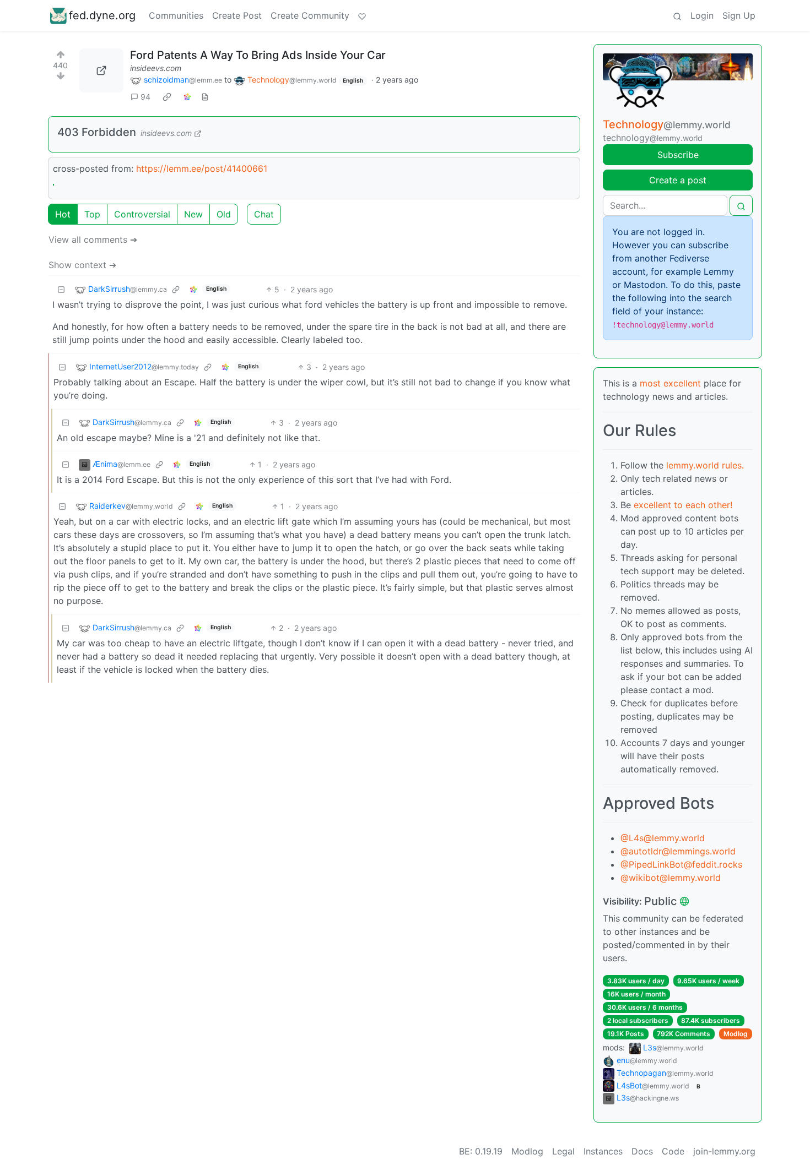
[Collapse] (61, 289)
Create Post (237, 15)
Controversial (142, 214)
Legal (563, 1151)
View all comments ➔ (92, 239)
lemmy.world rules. (705, 465)
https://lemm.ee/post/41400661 (201, 168)
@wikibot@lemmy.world (670, 877)
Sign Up (738, 15)
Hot (63, 214)
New (193, 214)
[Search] (677, 15)
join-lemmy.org (724, 1151)
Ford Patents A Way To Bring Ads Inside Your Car (258, 55)
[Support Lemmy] (362, 15)
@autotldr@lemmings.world (678, 851)
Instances (603, 1151)
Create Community (310, 15)
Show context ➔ (82, 264)
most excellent (670, 383)
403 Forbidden (96, 132)
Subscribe (678, 154)
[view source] (205, 96)
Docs (642, 1151)
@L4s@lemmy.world (662, 837)
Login (702, 15)
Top (92, 214)
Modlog (735, 1034)
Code (673, 1151)
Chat (264, 214)
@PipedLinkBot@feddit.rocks (681, 864)
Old (224, 214)
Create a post (677, 180)
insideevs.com (155, 68)
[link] (167, 96)
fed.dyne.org (102, 15)
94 (145, 96)
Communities (176, 15)
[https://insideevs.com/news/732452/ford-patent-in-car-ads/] (101, 70)
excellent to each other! (683, 504)
